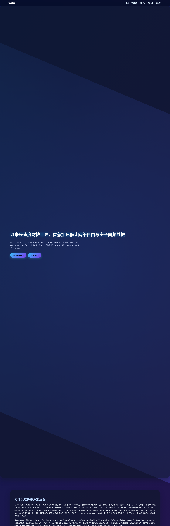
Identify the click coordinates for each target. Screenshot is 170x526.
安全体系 (143, 3)
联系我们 (159, 3)
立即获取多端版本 (18, 255)
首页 (127, 3)
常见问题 (151, 3)
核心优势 (134, 3)
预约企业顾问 (34, 255)
